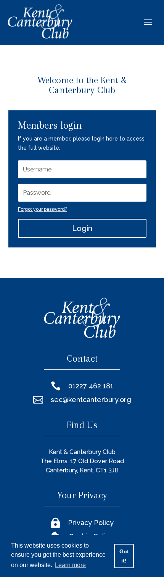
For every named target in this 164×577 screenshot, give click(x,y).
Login (82, 228)
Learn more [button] (70, 565)
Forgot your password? (42, 209)
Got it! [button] (124, 556)
